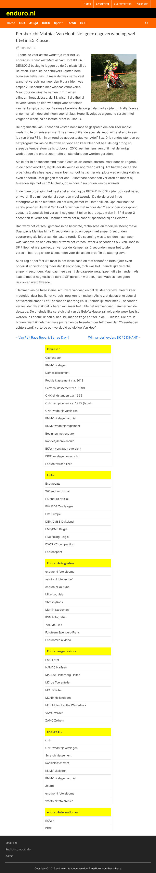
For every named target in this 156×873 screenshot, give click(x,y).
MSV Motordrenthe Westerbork (65, 705)
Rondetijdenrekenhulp (59, 441)
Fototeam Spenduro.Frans (62, 632)
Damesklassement (57, 372)
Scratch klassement (58, 755)
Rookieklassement (57, 763)
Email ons (11, 842)
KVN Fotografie (55, 617)
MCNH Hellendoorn (58, 697)
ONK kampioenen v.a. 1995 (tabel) (68, 403)
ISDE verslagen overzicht (62, 456)
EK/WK (71, 23)
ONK (22, 23)
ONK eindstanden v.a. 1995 (63, 395)
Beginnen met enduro (59, 433)
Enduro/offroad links (58, 463)
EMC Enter (52, 660)
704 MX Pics (53, 625)
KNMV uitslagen (55, 365)
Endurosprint (53, 552)
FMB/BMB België (56, 529)
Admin (9, 856)
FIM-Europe (53, 514)
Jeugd (33, 23)
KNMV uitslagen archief (60, 418)
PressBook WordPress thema (105, 868)
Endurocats (52, 483)
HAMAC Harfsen (56, 667)
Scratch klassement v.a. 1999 (65, 388)
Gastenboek (53, 357)
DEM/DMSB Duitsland (59, 521)
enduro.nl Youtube (57, 587)
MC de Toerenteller (57, 682)
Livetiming (102, 3)
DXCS (46, 23)
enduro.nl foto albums (59, 571)
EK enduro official (56, 498)
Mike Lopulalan (55, 594)
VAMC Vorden (54, 713)
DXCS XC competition (59, 544)
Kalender (142, 3)
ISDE (83, 23)
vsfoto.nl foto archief (59, 579)
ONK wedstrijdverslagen (61, 410)
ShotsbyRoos (54, 602)
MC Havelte (53, 690)
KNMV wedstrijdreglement (62, 425)
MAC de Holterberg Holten (62, 675)
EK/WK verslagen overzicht (63, 448)
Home (87, 3)
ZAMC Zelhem (54, 720)
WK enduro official (57, 491)
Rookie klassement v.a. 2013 (64, 380)
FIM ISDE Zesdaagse (59, 506)
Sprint (58, 23)
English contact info (18, 849)
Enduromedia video (58, 640)
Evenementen (123, 3)
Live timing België (57, 536)
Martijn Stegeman (57, 609)
